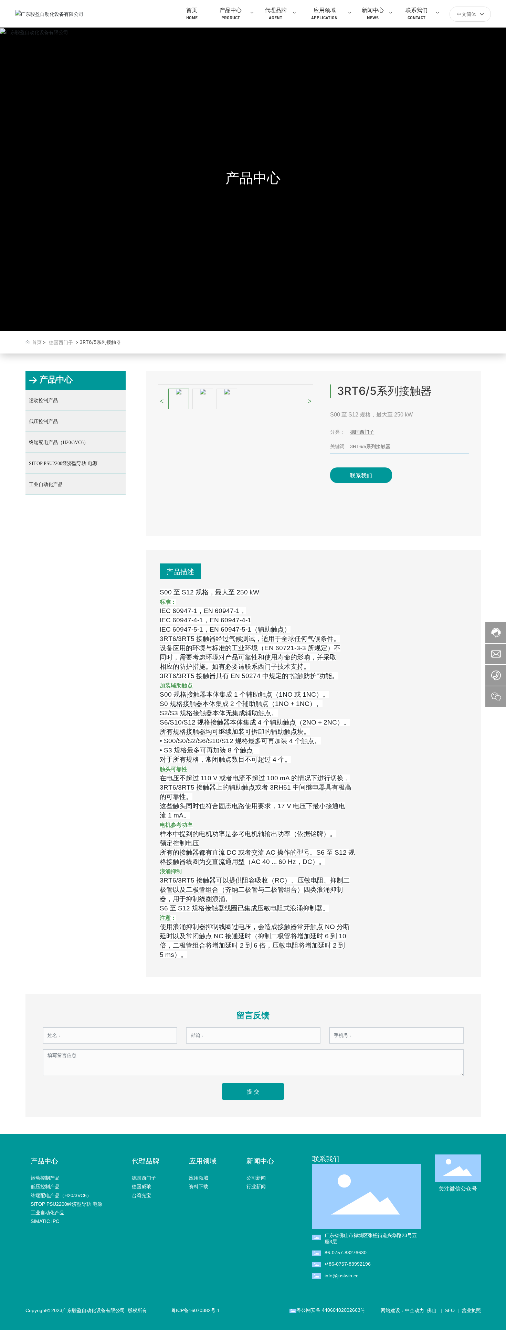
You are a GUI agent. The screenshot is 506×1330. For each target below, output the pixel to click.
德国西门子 (61, 342)
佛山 (430, 1310)
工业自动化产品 (46, 484)
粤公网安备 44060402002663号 (330, 1310)
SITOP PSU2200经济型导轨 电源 (63, 463)
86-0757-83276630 (346, 1252)
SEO (450, 1310)
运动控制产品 (43, 400)
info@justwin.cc (341, 1275)
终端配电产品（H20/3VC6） (58, 442)
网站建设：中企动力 (402, 1310)
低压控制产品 (43, 421)
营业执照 (471, 1310)
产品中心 (253, 177)
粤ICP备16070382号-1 (195, 1310)
